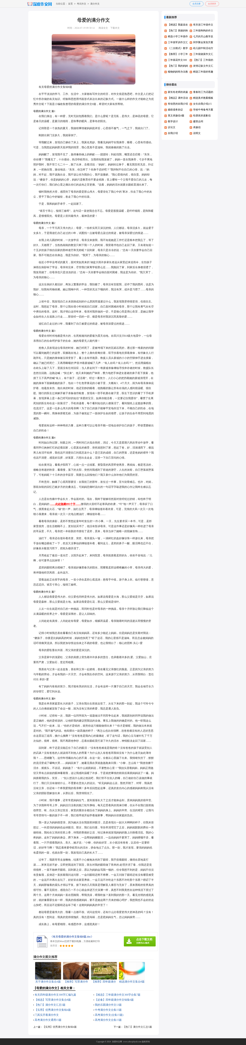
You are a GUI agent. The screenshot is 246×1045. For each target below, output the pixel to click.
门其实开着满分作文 (47, 1014)
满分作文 (95, 4)
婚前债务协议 (175, 109)
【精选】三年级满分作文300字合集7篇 (117, 994)
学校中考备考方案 (203, 109)
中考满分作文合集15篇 (108, 1009)
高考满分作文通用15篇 (48, 1019)
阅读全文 (103, 28)
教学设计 (173, 121)
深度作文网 (117, 1041)
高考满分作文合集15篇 (108, 1019)
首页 (70, 4)
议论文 (171, 127)
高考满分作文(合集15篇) (109, 1014)
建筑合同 (198, 121)
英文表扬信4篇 (176, 115)
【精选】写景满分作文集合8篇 (53, 999)
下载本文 (115, 28)
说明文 (197, 133)
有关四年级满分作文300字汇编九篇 (55, 994)
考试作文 (81, 4)
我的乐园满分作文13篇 (108, 1004)
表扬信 (197, 127)
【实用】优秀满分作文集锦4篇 (53, 1009)
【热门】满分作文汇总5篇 (50, 1004)
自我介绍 (173, 133)
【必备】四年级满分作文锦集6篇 (114, 999)
